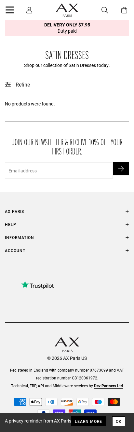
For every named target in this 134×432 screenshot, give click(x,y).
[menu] (10, 11)
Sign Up (121, 168)
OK (119, 421)
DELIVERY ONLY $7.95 (67, 28)
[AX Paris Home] (67, 10)
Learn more (88, 421)
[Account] (29, 10)
